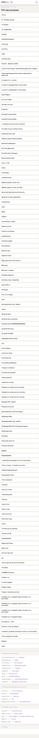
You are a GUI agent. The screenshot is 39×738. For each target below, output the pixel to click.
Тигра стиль (6, 509)
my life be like (6, 59)
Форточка (5, 548)
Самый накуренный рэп (9, 470)
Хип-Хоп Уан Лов (7, 553)
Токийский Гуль (6, 660)
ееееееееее (6, 202)
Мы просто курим (7, 270)
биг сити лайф (6, 99)
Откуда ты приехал (8, 367)
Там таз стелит (7, 489)
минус (17, 660)
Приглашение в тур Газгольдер (12, 411)
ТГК (15, 7)
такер (3, 673)
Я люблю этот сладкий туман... (12, 617)
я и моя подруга (7, 582)
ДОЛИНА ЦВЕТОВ (14, 676)
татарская (5, 681)
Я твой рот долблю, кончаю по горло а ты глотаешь (19, 631)
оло (3, 343)
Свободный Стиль (8, 475)
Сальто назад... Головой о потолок (13, 465)
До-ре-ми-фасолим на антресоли (13, 192)
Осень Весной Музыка (9, 363)
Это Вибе (5, 567)
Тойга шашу (15, 671)
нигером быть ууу (8, 328)
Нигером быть (6, 314)
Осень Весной (6, 358)
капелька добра (7, 241)
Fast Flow (5, 49)
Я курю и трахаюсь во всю (10, 592)
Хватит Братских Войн (21, 679)
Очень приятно (7, 377)
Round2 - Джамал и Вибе (10, 63)
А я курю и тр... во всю (9, 80)
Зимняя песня (6, 226)
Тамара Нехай (6, 665)
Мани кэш (18, 721)
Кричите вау (6, 250)
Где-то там (5, 163)
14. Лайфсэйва (6, 29)
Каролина (4, 711)
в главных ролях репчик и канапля (13, 124)
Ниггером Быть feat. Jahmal (11, 304)
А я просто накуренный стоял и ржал (14, 85)
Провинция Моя (7, 416)
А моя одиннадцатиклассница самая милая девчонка (16, 74)
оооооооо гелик (7, 353)
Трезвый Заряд (6, 679)
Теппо (3, 676)
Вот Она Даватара (8, 148)
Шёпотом (16, 696)
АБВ (11, 2)
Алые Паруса (6, 94)
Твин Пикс (5, 691)
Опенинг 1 (22, 657)
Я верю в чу (5, 577)
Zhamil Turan (5, 696)
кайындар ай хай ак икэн (19, 681)
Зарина (4, 216)
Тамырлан (5, 671)
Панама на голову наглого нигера (13, 397)
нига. (3, 299)
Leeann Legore (18, 713)
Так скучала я (6, 662)
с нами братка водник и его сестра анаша (16, 460)
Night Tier (4, 719)
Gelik (3, 54)
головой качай (6, 177)
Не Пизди (5, 289)
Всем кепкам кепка (8, 158)
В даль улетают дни (8, 133)
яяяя (3, 646)
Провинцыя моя (7, 431)
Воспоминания (14, 693)
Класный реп (6, 246)
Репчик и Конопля (8, 445)
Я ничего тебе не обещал (10, 626)
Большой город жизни (9, 114)
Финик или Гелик (7, 543)
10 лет (4, 15)
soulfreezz (5, 699)
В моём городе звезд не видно (12, 138)
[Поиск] (36, 2)
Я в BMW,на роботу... (8, 572)
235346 (4, 34)
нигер (3, 309)
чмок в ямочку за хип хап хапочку (13, 562)
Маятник (5, 265)
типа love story (7, 514)
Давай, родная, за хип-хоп (10, 182)
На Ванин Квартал (8, 275)
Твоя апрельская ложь (8, 657)
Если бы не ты (13, 673)
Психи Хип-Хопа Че (8, 441)
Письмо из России (8, 406)
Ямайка (4, 641)
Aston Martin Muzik (25, 701)
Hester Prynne (6, 713)
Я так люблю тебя (16, 711)
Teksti (5, 2)
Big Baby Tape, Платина (8, 701)
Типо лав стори (7, 519)
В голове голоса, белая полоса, (12, 129)
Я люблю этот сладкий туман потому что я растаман (16, 597)
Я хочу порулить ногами (10, 636)
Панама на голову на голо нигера (13, 387)
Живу (3, 211)
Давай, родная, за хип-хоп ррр (12, 187)
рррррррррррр (6, 455)
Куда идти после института (11, 260)
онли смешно (6, 348)
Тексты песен (5, 7)
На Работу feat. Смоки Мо (10, 280)
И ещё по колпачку (8, 231)
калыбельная (6, 236)
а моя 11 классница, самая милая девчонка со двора (19, 68)
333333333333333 (8, 39)
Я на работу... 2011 (8, 621)
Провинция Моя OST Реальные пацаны (15, 426)
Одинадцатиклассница (9, 338)
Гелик (3, 168)
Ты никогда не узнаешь (9, 528)
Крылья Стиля (6, 255)
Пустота (13, 719)
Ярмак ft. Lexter (6, 721)
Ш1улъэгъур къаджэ (20, 665)
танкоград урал (7, 494)
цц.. (3, 558)
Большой (4, 109)
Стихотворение (7, 480)
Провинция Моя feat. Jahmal (11, 421)
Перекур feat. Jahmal (9, 402)
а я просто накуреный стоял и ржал (14, 90)
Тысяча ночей (6, 533)
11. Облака (5, 24)
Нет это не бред (7, 294)
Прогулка (5, 436)
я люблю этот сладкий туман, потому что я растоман (16, 611)
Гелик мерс (5, 172)
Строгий (4, 484)
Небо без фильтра (17, 691)
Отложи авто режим (8, 372)
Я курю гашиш (6, 587)
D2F (13, 699)
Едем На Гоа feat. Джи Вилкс (11, 197)
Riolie (3, 716)
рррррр (4, 450)
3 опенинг (18, 668)
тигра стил (5, 504)
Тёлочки (4, 499)
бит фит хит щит (7, 104)
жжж (3, 207)
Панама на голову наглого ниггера (13, 392)
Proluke (4, 693)
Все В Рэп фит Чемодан (9, 153)
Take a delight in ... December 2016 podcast (21, 716)
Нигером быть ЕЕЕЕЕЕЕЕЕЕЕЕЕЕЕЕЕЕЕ (13, 324)
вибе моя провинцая (8, 143)
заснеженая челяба (8, 221)
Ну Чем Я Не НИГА (7, 333)
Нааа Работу (6, 285)
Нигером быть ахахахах (10, 319)
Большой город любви (9, 119)
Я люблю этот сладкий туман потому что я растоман (16, 604)
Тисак (4, 524)
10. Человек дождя (8, 20)
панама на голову (8, 382)
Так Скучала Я (18, 662)
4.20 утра (5, 44)
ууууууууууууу (6, 538)
